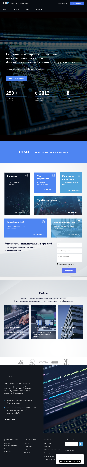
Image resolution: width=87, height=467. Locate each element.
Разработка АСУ (49, 456)
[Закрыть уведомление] (83, 455)
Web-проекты (48, 446)
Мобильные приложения (52, 450)
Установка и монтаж (50, 459)
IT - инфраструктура (51, 453)
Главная (26, 443)
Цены (27, 9)
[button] (77, 3)
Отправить (69, 270)
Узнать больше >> (21, 212)
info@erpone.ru (62, 3)
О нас (5, 9)
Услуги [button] (16, 9)
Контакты (38, 9)
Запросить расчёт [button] (16, 78)
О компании (28, 446)
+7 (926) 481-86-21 (12, 45)
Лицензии (47, 443)
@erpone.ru (70, 450)
